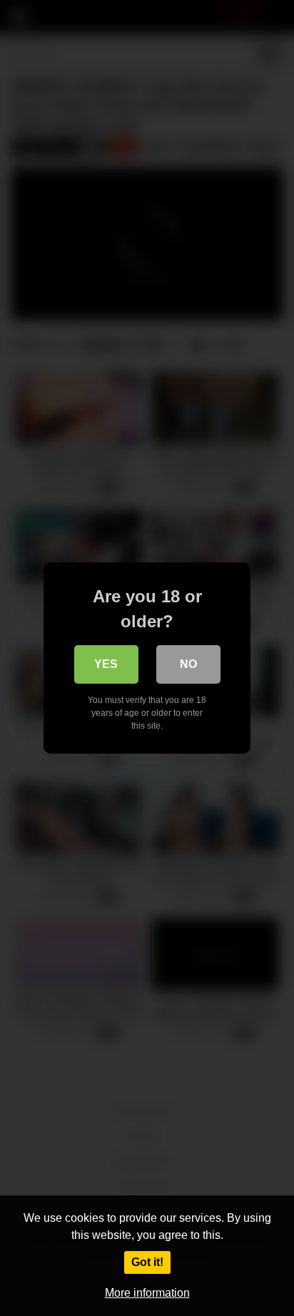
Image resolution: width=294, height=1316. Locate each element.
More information (147, 1293)
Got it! (147, 1262)
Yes (106, 664)
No (188, 664)
